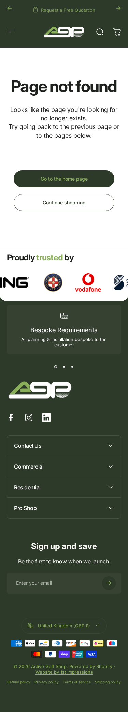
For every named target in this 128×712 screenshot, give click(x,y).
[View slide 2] (64, 366)
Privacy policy (46, 682)
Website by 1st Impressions (64, 672)
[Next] (118, 8)
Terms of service (77, 682)
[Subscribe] (109, 583)
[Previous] (9, 8)
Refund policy (18, 682)
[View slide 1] (56, 366)
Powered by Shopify (90, 666)
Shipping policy (108, 682)
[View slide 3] (72, 366)
